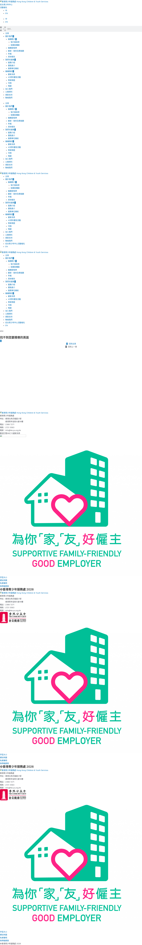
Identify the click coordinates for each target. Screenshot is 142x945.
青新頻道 (11, 80)
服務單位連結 (13, 68)
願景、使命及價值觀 (16, 51)
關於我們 (8, 36)
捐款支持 (8, 95)
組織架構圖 (15, 45)
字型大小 (3, 577)
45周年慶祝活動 (14, 77)
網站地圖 (3, 580)
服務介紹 (11, 62)
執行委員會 (15, 42)
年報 (10, 54)
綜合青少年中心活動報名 (15, 244)
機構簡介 (11, 39)
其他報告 (11, 57)
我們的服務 (9, 60)
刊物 (10, 83)
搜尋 (1, 28)
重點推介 (11, 65)
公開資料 (8, 92)
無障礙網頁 (4, 586)
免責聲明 (3, 583)
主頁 (7, 33)
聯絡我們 (8, 98)
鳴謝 (10, 86)
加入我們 (8, 89)
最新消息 (11, 74)
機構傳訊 (8, 71)
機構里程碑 (12, 48)
